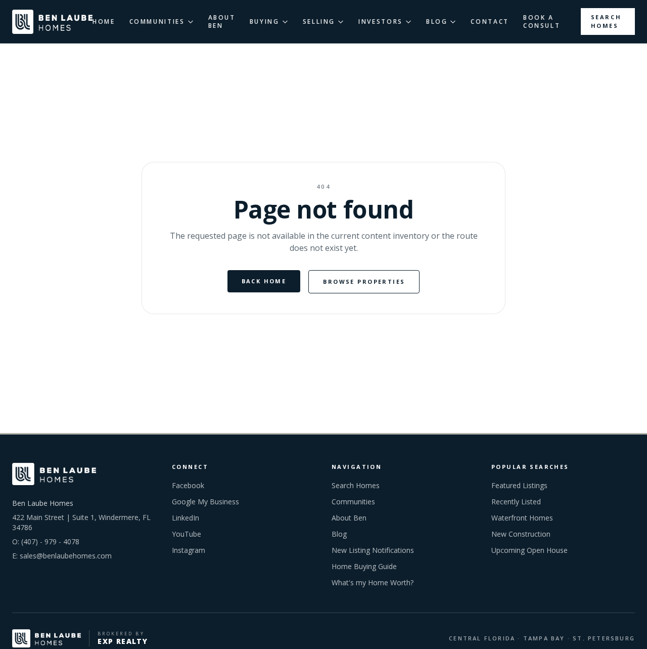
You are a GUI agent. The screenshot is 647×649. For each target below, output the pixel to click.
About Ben (349, 518)
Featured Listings (519, 485)
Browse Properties (364, 281)
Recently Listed (516, 501)
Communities (353, 501)
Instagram (188, 550)
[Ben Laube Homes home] (52, 22)
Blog (339, 534)
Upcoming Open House (529, 550)
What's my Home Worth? (372, 582)
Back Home (264, 281)
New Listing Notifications (373, 550)
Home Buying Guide (364, 566)
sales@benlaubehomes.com (66, 555)
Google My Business (205, 501)
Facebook (188, 485)
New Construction (520, 534)
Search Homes (606, 21)
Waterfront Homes (522, 518)
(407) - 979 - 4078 (50, 541)
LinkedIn (185, 518)
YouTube (186, 534)
